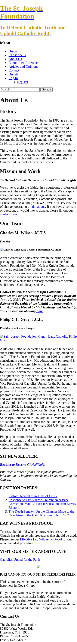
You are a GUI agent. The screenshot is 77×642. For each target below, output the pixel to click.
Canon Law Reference (24, 62)
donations (38, 206)
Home (13, 51)
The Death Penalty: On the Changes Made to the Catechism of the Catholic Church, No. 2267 (41, 513)
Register (22, 82)
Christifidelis (17, 55)
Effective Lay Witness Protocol (41, 539)
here (39, 311)
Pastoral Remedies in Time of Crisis (33, 496)
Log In (13, 78)
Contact (14, 70)
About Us (15, 59)
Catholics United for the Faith (20, 559)
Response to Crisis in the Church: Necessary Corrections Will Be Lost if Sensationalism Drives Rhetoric (42, 503)
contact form (8, 214)
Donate (13, 74)
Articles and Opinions (23, 66)
